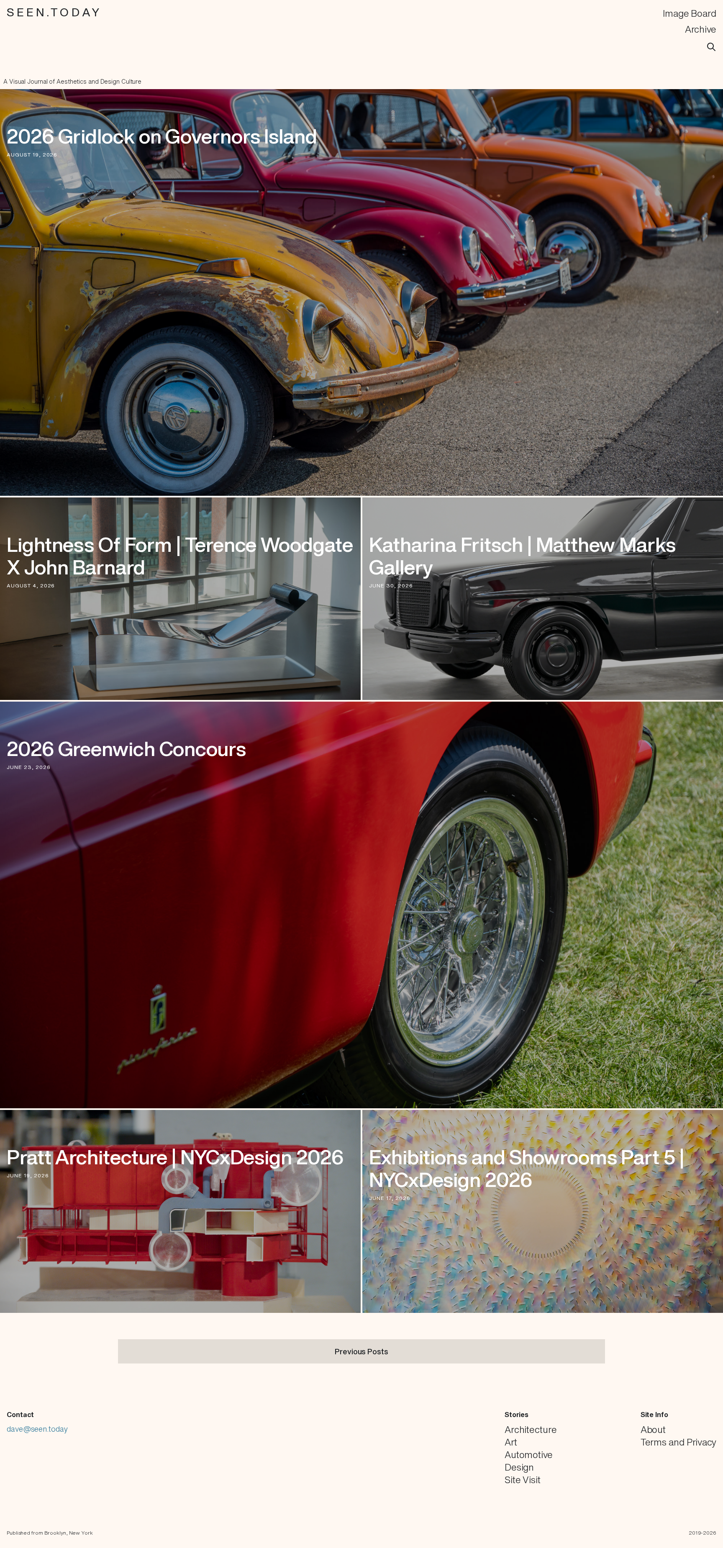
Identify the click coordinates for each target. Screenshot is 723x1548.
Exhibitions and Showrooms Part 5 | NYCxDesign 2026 (526, 1168)
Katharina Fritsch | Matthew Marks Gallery (522, 555)
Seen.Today (54, 12)
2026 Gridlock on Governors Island (162, 136)
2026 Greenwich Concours (126, 748)
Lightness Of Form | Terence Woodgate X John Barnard (180, 555)
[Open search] (711, 47)
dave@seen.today (37, 1428)
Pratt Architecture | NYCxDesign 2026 (175, 1157)
